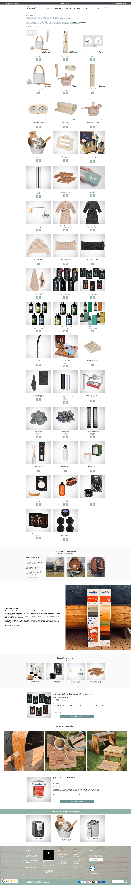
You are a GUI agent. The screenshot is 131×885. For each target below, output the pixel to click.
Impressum (60, 865)
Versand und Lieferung (78, 858)
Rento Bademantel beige (65, 225)
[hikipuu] (4, 882)
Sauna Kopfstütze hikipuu (92, 360)
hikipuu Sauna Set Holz (88, 21)
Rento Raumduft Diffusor (38, 466)
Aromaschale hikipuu (38, 225)
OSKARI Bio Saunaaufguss (92, 326)
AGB (58, 853)
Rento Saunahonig (35, 681)
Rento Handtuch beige (38, 293)
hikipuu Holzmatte (65, 122)
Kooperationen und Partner (64, 859)
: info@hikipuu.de (32, 864)
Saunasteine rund (38, 431)
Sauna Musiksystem (65, 535)
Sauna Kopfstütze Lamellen (65, 191)
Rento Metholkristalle (92, 500)
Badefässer (76, 861)
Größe (54, 794)
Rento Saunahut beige (38, 259)
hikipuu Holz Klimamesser (38, 122)
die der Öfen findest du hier (65, 811)
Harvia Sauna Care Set (65, 360)
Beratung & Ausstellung (78, 866)
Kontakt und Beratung (78, 859)
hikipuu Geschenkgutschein (93, 191)
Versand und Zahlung (62, 854)
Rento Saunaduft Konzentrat (92, 293)
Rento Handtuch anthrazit (38, 395)
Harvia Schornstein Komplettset (92, 395)
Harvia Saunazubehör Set (38, 156)
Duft (54, 710)
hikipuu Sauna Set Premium (79, 22)
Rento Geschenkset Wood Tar (38, 533)
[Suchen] (99, 8)
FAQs (74, 853)
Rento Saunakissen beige (65, 259)
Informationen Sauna (62, 861)
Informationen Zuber (62, 863)
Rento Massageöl (65, 500)
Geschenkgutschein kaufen (79, 865)
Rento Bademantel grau (92, 225)
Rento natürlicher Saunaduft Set (65, 326)
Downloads (76, 856)
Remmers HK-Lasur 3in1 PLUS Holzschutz (64, 781)
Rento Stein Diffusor (38, 500)
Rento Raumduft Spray (65, 466)
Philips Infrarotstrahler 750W (93, 431)
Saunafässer (76, 863)
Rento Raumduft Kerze (92, 466)
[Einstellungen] (101, 8)
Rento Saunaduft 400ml (65, 293)
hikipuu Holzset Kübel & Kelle (93, 122)
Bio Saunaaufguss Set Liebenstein (92, 156)
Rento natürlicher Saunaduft (38, 326)
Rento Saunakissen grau (92, 259)
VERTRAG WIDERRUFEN (62, 858)
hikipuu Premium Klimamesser (92, 55)
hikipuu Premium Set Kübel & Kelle (38, 88)
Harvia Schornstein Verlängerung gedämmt (65, 396)
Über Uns (75, 854)
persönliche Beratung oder (65, 1)
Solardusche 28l (38, 360)
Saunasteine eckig (65, 431)
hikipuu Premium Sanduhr (65, 55)
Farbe (80, 794)
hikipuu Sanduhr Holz (92, 88)
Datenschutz (60, 856)
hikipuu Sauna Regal (65, 156)
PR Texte (75, 868)
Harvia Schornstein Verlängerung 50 (38, 191)
